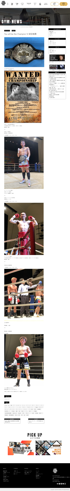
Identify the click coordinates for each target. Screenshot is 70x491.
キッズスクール (18, 405)
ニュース (37, 471)
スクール (23, 405)
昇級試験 (6, 415)
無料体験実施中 (11, 415)
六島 (19, 411)
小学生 (23, 413)
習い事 (16, 415)
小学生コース (51, 52)
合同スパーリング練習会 (33, 411)
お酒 (11, 405)
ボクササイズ (41, 407)
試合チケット (38, 476)
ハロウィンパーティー (11, 407)
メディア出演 (30, 409)
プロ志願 (36, 407)
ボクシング (6, 409)
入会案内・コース (52, 32)
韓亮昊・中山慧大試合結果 (54, 94)
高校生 (27, 415)
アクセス (4, 478)
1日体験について (6, 476)
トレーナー (35, 4)
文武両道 (36, 413)
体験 (16, 411)
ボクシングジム (12, 409)
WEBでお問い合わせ (56, 481)
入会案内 (17, 4)
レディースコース (52, 42)
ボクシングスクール (19, 409)
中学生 (35, 409)
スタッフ (51, 35)
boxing (6, 405)
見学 (22, 415)
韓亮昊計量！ (51, 96)
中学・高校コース (52, 50)
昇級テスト (41, 413)
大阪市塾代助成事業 (8, 413)
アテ (14, 405)
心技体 (33, 413)
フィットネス (22, 4)
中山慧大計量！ (52, 97)
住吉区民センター (8, 411)
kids (8, 405)
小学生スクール (27, 413)
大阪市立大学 (14, 413)
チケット (42, 405)
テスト (6, 407)
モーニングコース (17, 472)
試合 (24, 415)
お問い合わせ (5, 479)
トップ (7, 4)
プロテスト (24, 407)
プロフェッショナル (28, 471)
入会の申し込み (63, 4)
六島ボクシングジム (24, 411)
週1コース (15, 473)
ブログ (37, 472)
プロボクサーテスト (30, 407)
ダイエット (37, 405)
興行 (19, 415)
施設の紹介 (51, 31)
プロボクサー (29, 4)
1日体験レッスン (54, 4)
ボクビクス (25, 409)
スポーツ (33, 405)
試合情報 (40, 4)
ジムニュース (7, 399)
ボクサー (51, 34)
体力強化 (13, 411)
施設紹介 (12, 4)
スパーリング (28, 405)
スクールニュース (39, 473)
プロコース (51, 49)
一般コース (51, 41)
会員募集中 (39, 409)
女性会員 (19, 413)
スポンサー (46, 4)
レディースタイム (52, 44)
